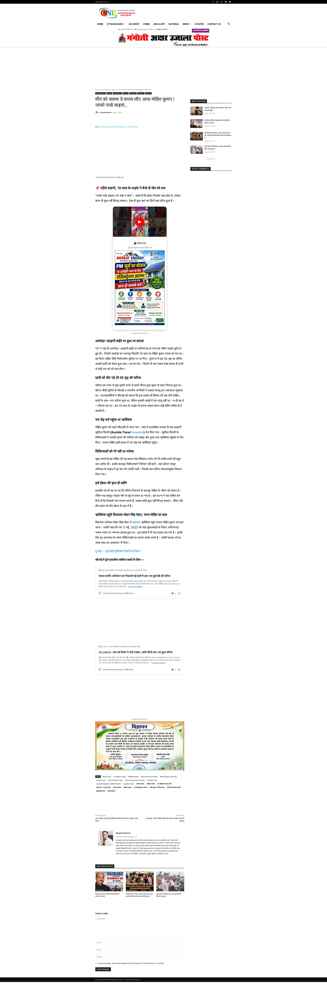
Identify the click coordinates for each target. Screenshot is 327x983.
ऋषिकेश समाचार (151, 784)
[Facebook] (213, 2)
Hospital (138, 432)
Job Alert (159, 23)
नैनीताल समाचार (127, 787)
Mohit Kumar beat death (149, 777)
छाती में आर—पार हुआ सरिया (103, 787)
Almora (114, 90)
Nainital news (100, 780)
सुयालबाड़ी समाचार (100, 791)
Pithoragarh (99, 890)
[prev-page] (96, 902)
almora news (106, 777)
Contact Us (214, 23)
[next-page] (101, 902)
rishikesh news (152, 780)
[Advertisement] (163, 69)
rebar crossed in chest (115, 780)
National (174, 23)
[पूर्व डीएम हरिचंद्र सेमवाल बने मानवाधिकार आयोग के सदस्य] (109, 881)
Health (109, 93)
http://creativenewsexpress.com (126, 837)
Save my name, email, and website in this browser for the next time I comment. (131, 963)
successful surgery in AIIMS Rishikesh (108, 784)
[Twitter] (221, 2)
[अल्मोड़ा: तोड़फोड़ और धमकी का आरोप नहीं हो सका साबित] (196, 111)
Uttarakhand (115, 23)
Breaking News (100, 93)
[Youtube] (230, 2)
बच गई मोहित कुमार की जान (141, 787)
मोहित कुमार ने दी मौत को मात (157, 787)
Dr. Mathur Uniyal (120, 777)
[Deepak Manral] (97, 112)
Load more (210, 159)
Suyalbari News (128, 784)
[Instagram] (217, 2)
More (186, 23)
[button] (229, 24)
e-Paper (199, 23)
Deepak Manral (106, 112)
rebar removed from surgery (135, 780)
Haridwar (141, 93)
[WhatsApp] (112, 119)
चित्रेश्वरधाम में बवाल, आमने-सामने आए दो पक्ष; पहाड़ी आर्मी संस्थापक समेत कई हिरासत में (217, 135)
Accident (134, 23)
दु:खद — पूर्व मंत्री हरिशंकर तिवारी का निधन (117, 551)
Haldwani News (133, 777)
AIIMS (136, 522)
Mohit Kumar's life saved (168, 777)
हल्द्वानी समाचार (111, 791)
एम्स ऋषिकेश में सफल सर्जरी (164, 784)
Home (100, 23)
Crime (146, 23)
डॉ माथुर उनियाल (117, 787)
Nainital (148, 93)
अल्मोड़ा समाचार (140, 784)
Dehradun (133, 93)
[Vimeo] (225, 2)
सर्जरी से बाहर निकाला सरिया (174, 787)
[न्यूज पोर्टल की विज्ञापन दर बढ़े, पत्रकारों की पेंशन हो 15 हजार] (170, 881)
